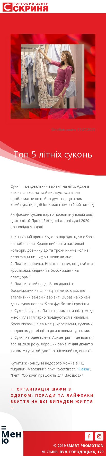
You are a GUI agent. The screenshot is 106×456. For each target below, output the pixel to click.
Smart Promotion (85, 445)
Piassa (83, 369)
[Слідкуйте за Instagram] (99, 436)
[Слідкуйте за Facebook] (89, 436)
